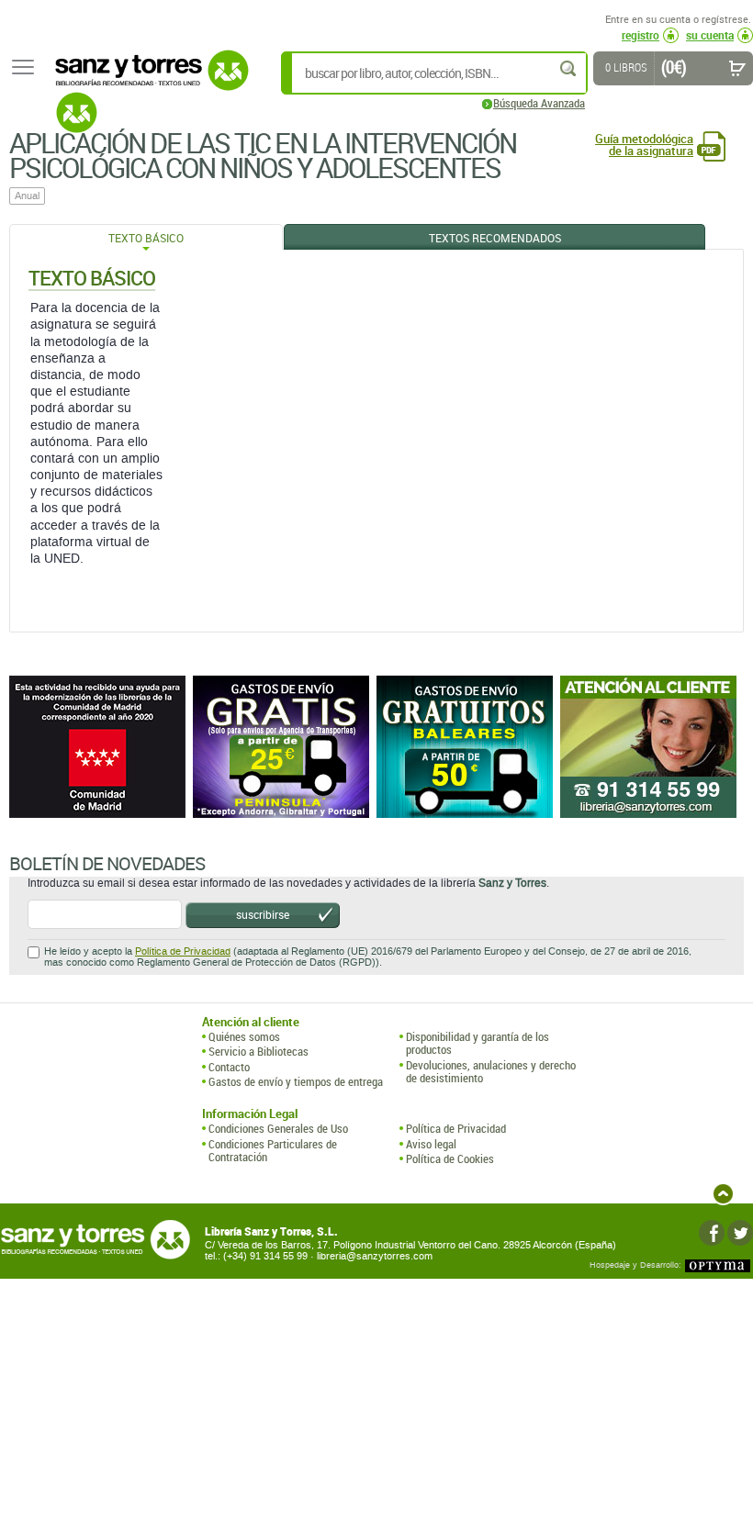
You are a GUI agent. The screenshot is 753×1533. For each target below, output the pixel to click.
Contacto (229, 1066)
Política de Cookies (450, 1158)
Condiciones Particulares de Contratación (272, 1150)
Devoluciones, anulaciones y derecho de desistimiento (491, 1071)
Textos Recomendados (495, 237)
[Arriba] (723, 1193)
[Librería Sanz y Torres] (147, 80)
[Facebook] (712, 1233)
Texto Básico (146, 237)
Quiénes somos (244, 1036)
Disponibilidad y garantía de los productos (477, 1043)
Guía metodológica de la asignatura (644, 145)
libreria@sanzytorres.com (375, 1256)
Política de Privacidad (182, 951)
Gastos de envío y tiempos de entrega (295, 1081)
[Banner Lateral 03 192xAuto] (652, 747)
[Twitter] (740, 1233)
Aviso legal (431, 1143)
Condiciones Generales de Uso (278, 1128)
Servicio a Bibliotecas (258, 1051)
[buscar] (569, 68)
